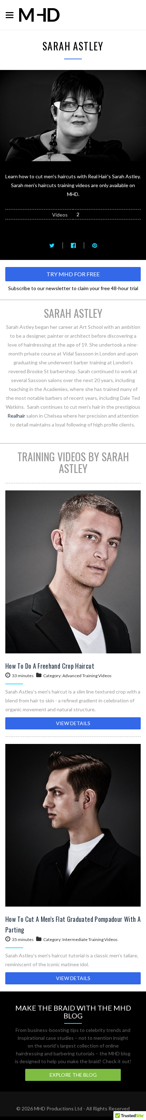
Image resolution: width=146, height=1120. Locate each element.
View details (73, 723)
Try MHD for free (73, 274)
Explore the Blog (73, 1075)
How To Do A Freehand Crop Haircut (49, 665)
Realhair (16, 416)
